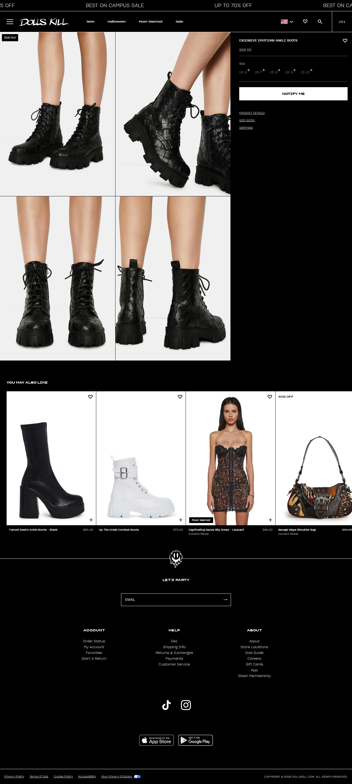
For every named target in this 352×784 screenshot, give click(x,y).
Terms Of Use (38, 776)
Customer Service (174, 664)
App (254, 670)
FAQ (174, 641)
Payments (174, 658)
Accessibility (87, 776)
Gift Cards (254, 664)
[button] (113, 5)
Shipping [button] (246, 127)
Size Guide (254, 652)
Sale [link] (179, 21)
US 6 (243, 72)
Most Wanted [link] (151, 21)
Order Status (94, 641)
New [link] (90, 21)
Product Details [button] (252, 113)
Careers (254, 658)
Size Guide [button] (247, 120)
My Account (94, 647)
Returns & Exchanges (174, 652)
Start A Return (94, 658)
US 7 (258, 72)
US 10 (305, 72)
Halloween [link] (117, 21)
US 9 (289, 72)
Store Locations (254, 647)
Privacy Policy (14, 776)
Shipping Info (174, 647)
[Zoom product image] (57, 114)
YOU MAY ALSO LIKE (27, 382)
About (254, 641)
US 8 (273, 72)
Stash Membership (254, 676)
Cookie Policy (63, 776)
